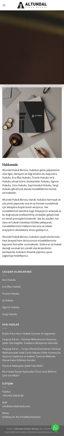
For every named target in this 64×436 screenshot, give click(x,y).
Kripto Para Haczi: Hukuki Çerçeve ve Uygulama (28, 333)
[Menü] (4, 5)
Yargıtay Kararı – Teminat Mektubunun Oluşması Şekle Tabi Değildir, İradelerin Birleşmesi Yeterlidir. (30, 341)
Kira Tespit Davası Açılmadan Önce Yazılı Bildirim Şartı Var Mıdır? (29, 373)
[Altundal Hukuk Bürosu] (32, 5)
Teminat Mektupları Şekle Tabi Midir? (22, 365)
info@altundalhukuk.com (16, 406)
